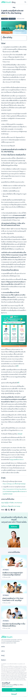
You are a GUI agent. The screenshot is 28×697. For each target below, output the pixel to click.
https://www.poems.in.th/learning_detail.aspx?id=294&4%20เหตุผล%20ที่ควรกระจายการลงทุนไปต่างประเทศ (15, 491)
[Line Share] (11, 510)
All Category (4, 19)
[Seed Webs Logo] (14, 637)
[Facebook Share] (6, 510)
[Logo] (6, 2)
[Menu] (25, 2)
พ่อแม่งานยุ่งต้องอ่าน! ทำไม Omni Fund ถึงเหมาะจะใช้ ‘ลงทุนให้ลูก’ (12, 599)
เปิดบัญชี (20, 434)
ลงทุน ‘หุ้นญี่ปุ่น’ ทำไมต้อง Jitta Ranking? (11, 502)
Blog (13, 2)
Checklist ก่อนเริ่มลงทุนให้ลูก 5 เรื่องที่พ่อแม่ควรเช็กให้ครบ (13, 625)
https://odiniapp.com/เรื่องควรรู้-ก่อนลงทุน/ (14, 483)
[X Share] (9, 510)
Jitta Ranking (12, 19)
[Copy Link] (14, 510)
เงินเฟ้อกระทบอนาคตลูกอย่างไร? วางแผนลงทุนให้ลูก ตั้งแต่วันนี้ (12, 574)
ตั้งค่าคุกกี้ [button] (14, 694)
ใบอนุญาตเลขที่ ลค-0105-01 (16, 459)
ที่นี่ (17, 366)
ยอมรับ (14, 690)
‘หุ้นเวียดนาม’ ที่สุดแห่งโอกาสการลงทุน (10, 506)
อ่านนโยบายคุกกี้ (8, 686)
